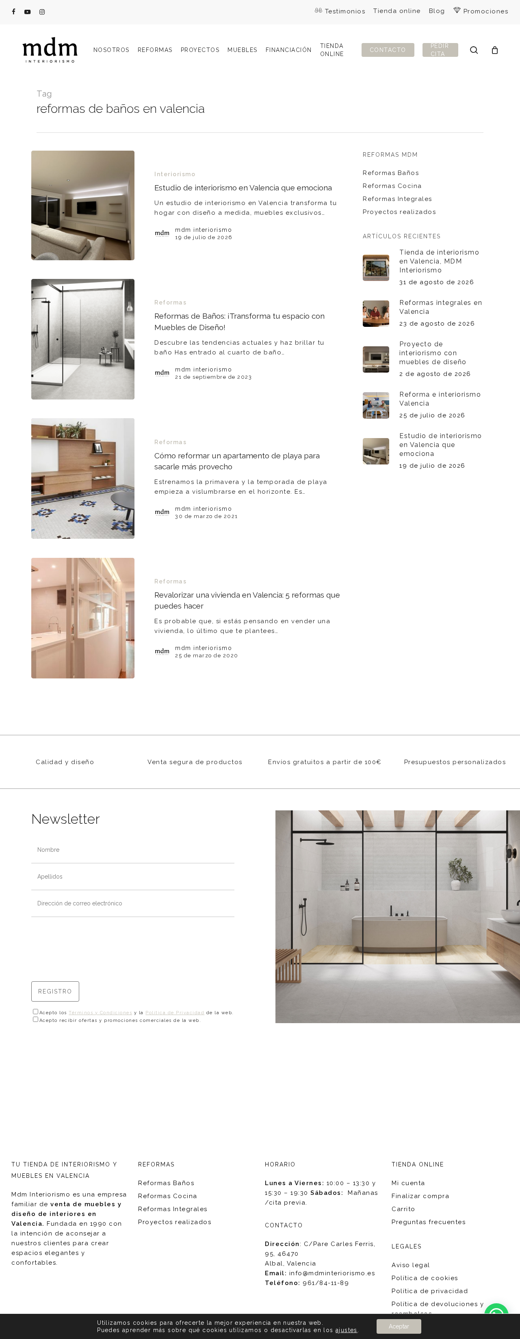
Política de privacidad (430, 1291)
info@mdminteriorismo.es (332, 1273)
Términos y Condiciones (100, 1012)
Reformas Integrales (397, 199)
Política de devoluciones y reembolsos (438, 1308)
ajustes (347, 1330)
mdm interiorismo (203, 230)
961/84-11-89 (326, 1283)
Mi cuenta (408, 1183)
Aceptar (399, 1326)
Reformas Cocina (392, 186)
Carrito (404, 1209)
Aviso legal (411, 1265)
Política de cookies (425, 1278)
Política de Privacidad (174, 1012)
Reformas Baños (391, 173)
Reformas (170, 302)
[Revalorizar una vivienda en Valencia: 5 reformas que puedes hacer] (83, 618)
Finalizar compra (420, 1196)
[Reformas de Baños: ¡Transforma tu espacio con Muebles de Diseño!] (83, 339)
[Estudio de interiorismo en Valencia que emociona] (83, 205)
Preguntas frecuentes (429, 1222)
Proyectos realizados (399, 212)
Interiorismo (174, 174)
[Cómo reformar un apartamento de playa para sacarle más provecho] (83, 478)
